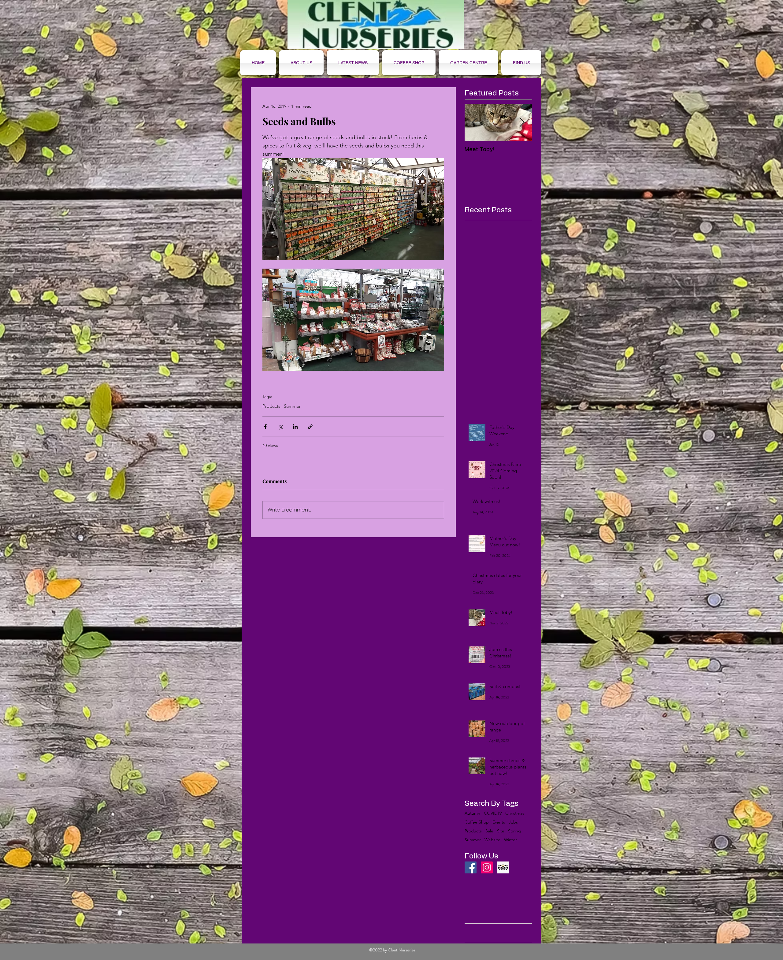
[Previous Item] (474, 122)
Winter (510, 840)
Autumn (472, 813)
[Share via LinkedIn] (295, 427)
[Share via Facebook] (265, 427)
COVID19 (493, 813)
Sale (489, 831)
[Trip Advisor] (503, 867)
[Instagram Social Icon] (487, 867)
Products (271, 406)
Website (492, 840)
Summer (292, 406)
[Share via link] (310, 427)
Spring (514, 831)
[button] (408, 62)
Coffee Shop (477, 822)
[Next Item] (522, 122)
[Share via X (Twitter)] (280, 427)
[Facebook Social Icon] (471, 867)
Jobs (513, 822)
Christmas (514, 813)
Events (498, 822)
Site (500, 831)
